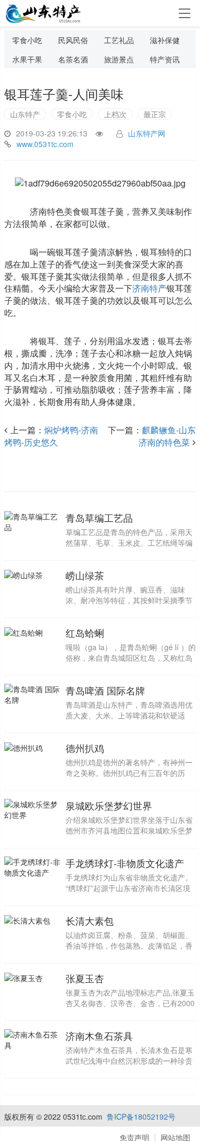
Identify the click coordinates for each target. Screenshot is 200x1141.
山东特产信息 (44, 13)
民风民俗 (73, 40)
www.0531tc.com (45, 144)
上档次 (115, 114)
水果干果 (27, 59)
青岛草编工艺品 (99, 517)
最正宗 (154, 114)
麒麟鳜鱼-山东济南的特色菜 (167, 436)
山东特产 (25, 114)
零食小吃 (27, 40)
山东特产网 (146, 133)
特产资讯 (165, 59)
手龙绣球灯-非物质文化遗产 (125, 863)
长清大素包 (90, 920)
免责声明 (134, 1137)
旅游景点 (119, 59)
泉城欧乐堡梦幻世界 (109, 805)
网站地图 (175, 1137)
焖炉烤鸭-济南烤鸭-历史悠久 (51, 436)
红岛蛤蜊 (85, 633)
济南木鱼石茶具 (99, 1035)
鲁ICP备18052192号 (141, 1116)
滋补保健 (165, 40)
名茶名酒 (73, 59)
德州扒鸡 (85, 748)
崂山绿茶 (85, 575)
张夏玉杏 (85, 978)
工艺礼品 (119, 40)
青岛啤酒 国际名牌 (105, 690)
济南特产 (149, 288)
